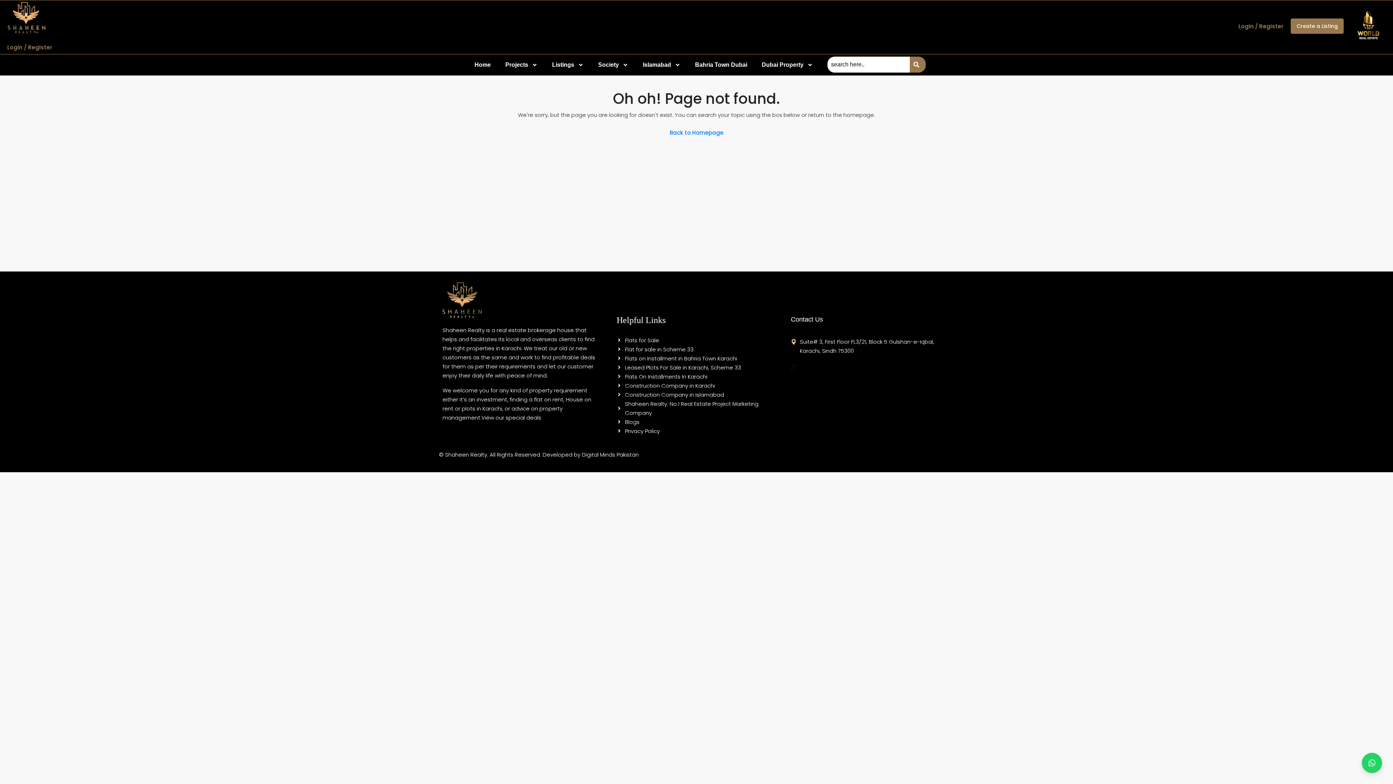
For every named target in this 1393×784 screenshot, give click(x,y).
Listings (563, 65)
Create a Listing (1317, 26)
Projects (516, 65)
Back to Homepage (696, 132)
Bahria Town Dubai (721, 65)
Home (482, 65)
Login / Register (29, 47)
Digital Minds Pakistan (610, 454)
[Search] (918, 65)
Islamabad (657, 65)
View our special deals (511, 417)
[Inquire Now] (1372, 763)
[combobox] (868, 65)
